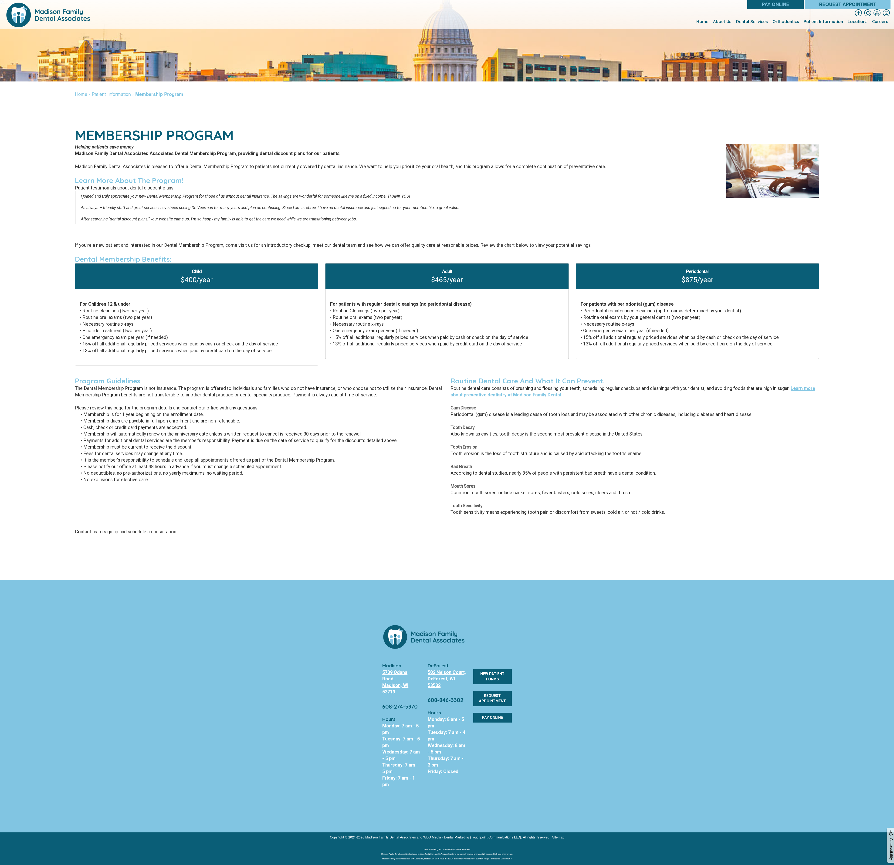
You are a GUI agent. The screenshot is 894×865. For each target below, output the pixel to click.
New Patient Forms (492, 676)
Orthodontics (785, 21)
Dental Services (752, 21)
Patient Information (823, 21)
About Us (722, 21)
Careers (880, 21)
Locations (857, 21)
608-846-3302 (445, 699)
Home (702, 21)
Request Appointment (847, 4)
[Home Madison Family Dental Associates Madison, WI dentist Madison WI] (48, 15)
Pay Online (775, 4)
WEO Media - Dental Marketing (446, 837)
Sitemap (558, 837)
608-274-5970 (400, 706)
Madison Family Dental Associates (390, 837)
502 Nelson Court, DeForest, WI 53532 (447, 678)
